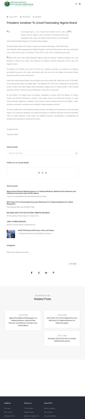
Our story (7, 408)
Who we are (8, 412)
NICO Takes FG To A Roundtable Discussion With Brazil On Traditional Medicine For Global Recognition (62, 320)
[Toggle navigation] (80, 4)
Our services (48, 412)
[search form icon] (76, 4)
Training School (9, 416)
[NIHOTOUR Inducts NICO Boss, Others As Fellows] (11, 234)
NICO (39, 17)
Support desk (28, 412)
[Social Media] (39, 173)
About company (49, 408)
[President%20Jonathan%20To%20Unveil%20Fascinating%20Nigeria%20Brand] (31, 272)
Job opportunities (50, 416)
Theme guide (28, 408)
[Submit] (76, 153)
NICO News (26, 17)
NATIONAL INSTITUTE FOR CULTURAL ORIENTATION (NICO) (62, 340)
